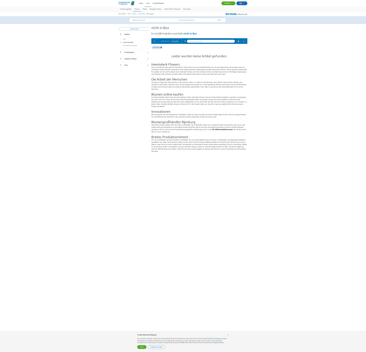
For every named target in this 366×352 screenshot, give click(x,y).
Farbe (126, 65)
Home (141, 3)
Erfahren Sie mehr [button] (157, 347)
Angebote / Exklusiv (130, 59)
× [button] (228, 335)
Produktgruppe (129, 52)
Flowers (134, 14)
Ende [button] (142, 347)
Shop (148, 3)
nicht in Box (141, 14)
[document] (183, 339)
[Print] (238, 41)
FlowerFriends (158, 3)
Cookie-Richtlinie (216, 341)
